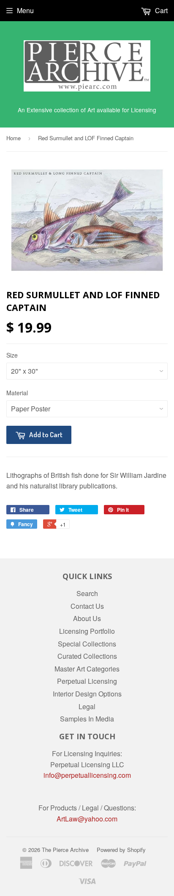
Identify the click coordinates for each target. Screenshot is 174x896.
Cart (160, 10)
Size (12, 355)
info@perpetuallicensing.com (87, 775)
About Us (87, 618)
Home (13, 138)
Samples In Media (87, 719)
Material (17, 392)
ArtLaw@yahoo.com (87, 819)
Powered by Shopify (121, 850)
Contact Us (87, 606)
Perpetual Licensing (87, 681)
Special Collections (87, 644)
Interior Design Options (87, 694)
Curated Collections (87, 656)
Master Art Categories (87, 669)
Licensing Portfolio (87, 631)
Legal (87, 706)
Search (87, 593)
